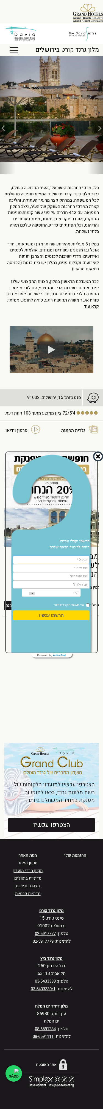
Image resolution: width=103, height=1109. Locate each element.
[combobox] (28, 593)
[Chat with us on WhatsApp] (13, 1073)
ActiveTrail (59, 655)
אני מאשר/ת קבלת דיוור (69, 605)
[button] (51, 615)
